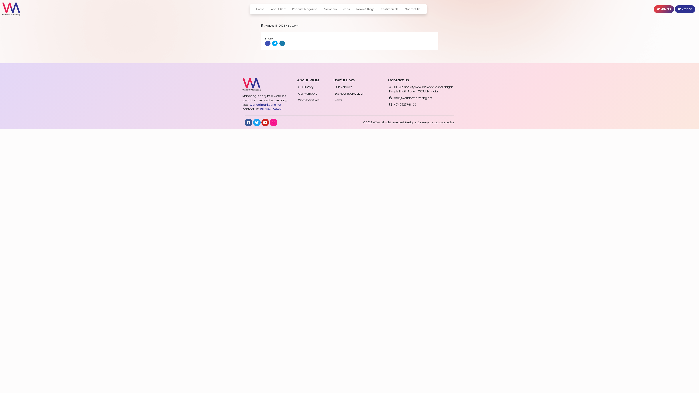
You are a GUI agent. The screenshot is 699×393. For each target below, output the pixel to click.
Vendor (687, 9)
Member (666, 9)
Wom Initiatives (308, 100)
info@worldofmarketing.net (413, 98)
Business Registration (349, 94)
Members (330, 9)
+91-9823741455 (405, 104)
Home (260, 9)
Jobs (346, 9)
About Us (277, 9)
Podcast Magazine (304, 9)
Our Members (307, 94)
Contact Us (412, 9)
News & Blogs (365, 9)
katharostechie (444, 122)
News (338, 100)
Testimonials (389, 9)
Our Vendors (343, 87)
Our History (305, 87)
